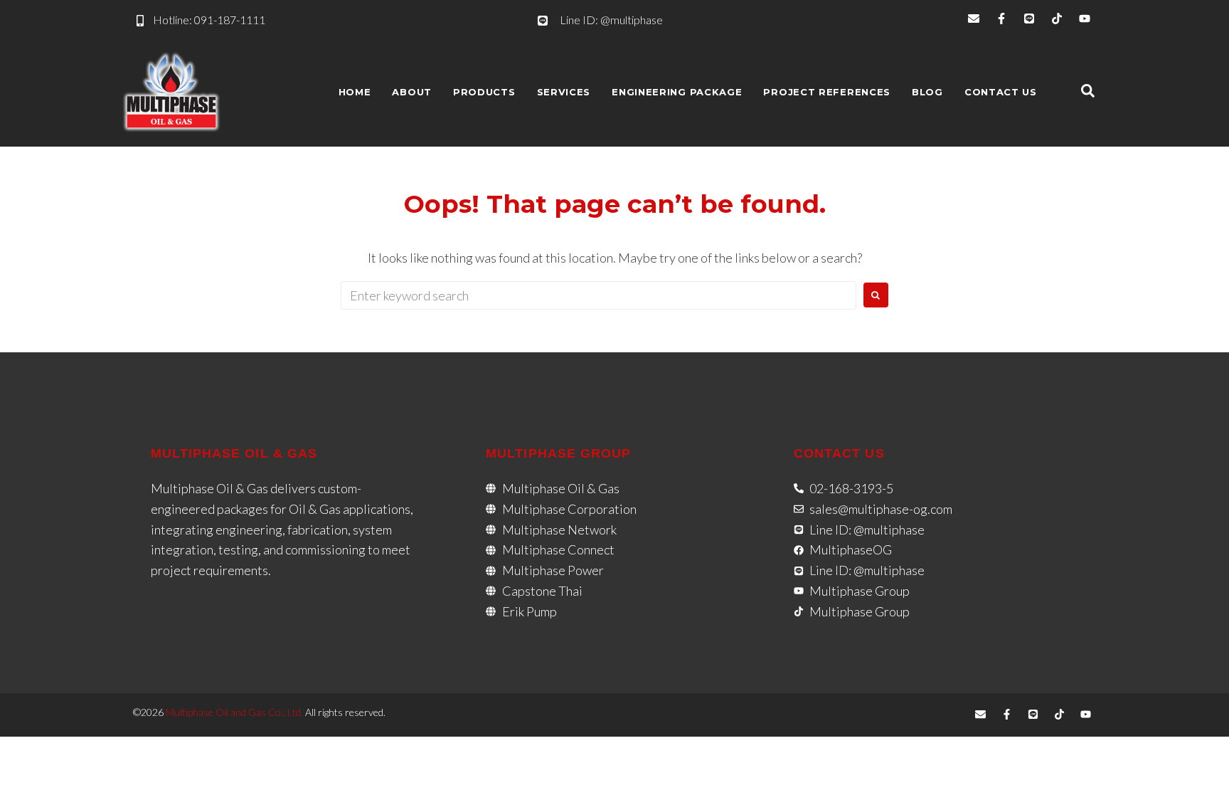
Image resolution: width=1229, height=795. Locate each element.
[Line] (1029, 18)
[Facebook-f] (1001, 18)
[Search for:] (598, 295)
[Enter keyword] (1088, 92)
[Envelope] (973, 18)
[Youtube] (1084, 18)
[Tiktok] (1057, 18)
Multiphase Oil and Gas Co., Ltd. (234, 712)
